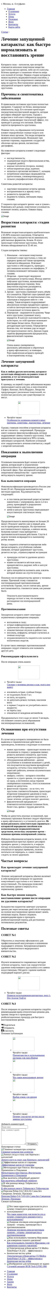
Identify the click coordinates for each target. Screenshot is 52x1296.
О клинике (13, 11)
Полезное (13, 19)
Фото (11, 22)
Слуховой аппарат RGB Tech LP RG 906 (27, 1266)
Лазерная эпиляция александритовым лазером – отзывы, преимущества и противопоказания (25, 1232)
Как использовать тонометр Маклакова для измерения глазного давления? (28, 1244)
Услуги (11, 14)
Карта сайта (14, 27)
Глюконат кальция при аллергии (17, 1152)
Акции (10, 1281)
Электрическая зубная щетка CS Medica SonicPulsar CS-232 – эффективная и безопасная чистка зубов (26, 1258)
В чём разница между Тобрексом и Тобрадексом (25, 1188)
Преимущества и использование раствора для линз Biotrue (29, 1056)
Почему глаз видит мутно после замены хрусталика (28, 1117)
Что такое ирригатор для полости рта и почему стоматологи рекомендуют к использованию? (26, 1217)
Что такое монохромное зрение (28, 1077)
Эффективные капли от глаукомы (17, 1165)
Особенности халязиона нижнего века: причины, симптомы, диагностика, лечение (28, 421)
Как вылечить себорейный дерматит (19, 1180)
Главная (11, 9)
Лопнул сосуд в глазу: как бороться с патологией (25, 1159)
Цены (11, 16)
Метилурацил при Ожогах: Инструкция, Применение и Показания (21, 1174)
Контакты (13, 24)
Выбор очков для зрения (25, 1097)
